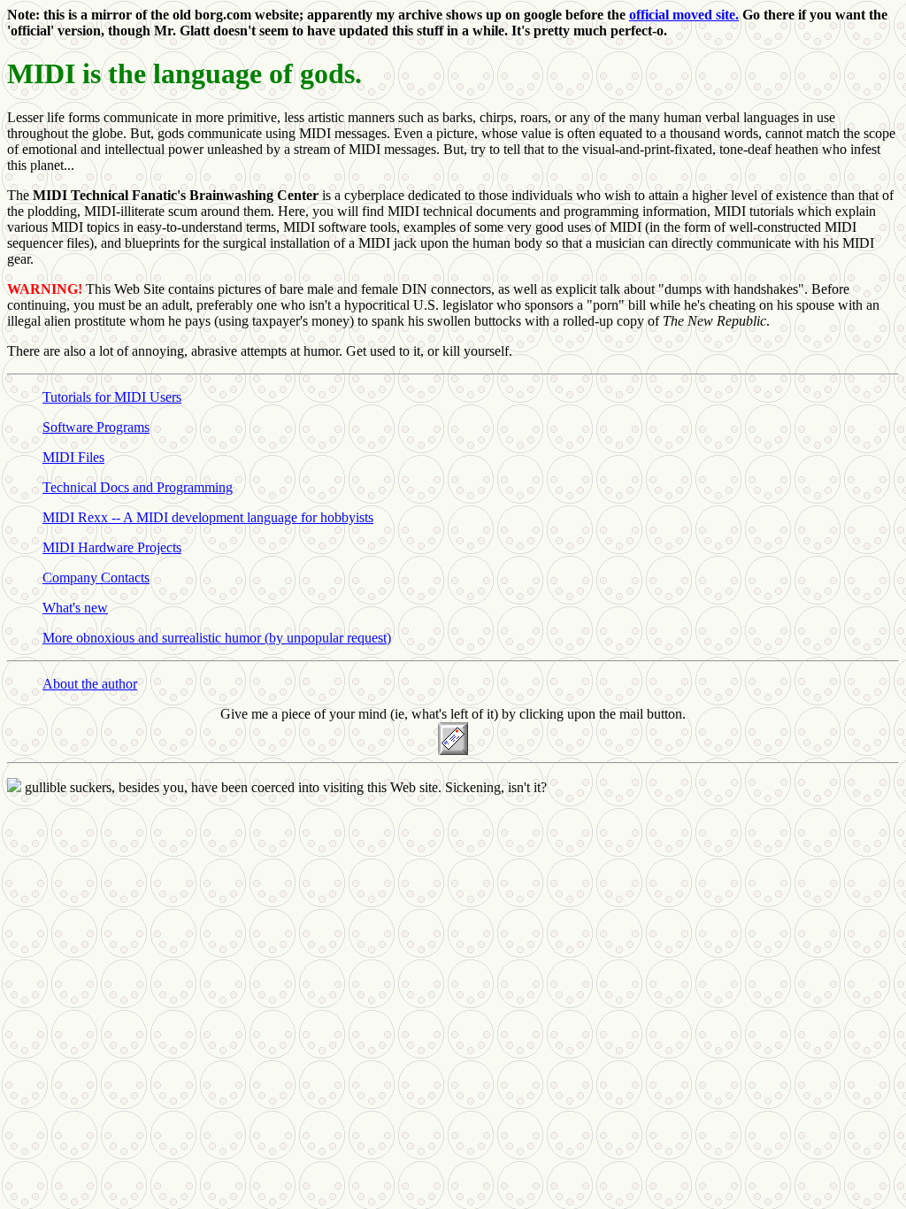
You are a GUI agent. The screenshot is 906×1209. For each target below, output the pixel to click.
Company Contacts (96, 577)
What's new (75, 607)
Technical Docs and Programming (137, 487)
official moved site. (684, 14)
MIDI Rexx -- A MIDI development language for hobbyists (207, 517)
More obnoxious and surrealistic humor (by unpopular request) (216, 637)
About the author (89, 683)
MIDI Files (73, 457)
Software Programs (96, 427)
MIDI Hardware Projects (111, 547)
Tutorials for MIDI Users (111, 396)
